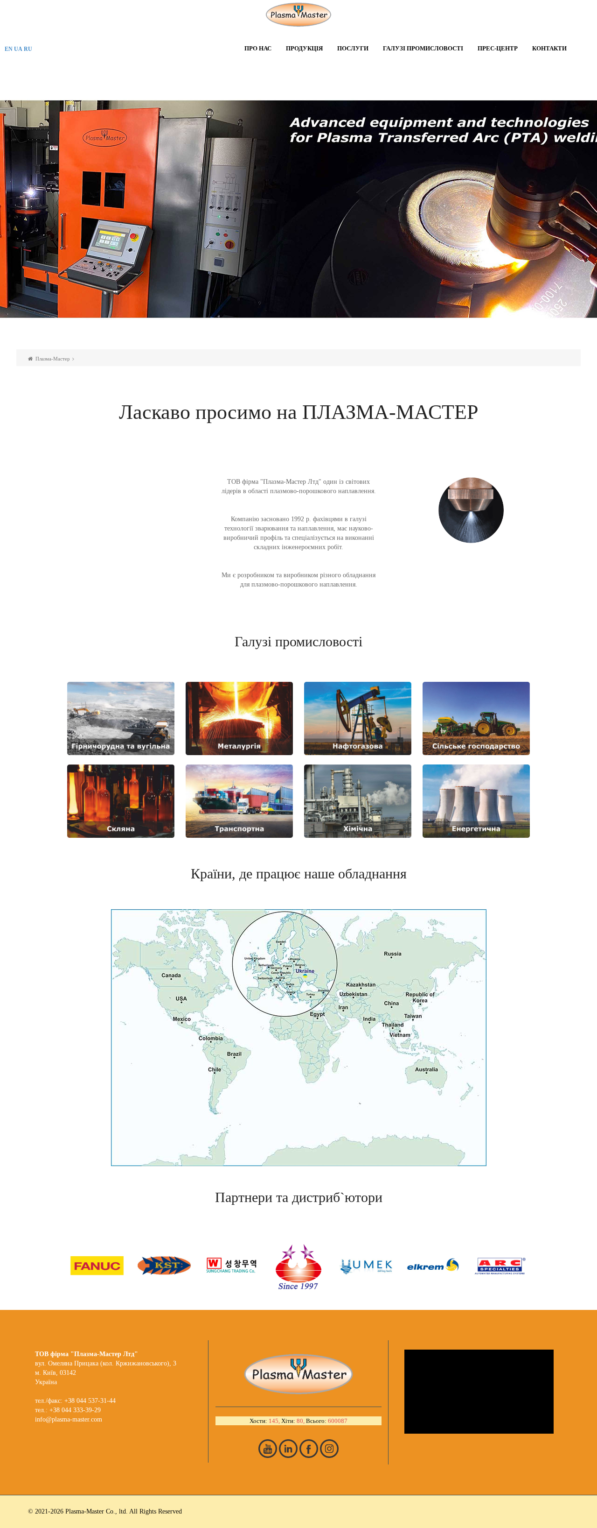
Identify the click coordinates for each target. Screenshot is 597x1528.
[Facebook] (308, 1448)
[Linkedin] (288, 1448)
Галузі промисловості (423, 48)
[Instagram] (329, 1448)
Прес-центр (498, 48)
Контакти (549, 48)
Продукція (304, 48)
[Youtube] (267, 1448)
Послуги (352, 48)
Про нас (257, 48)
